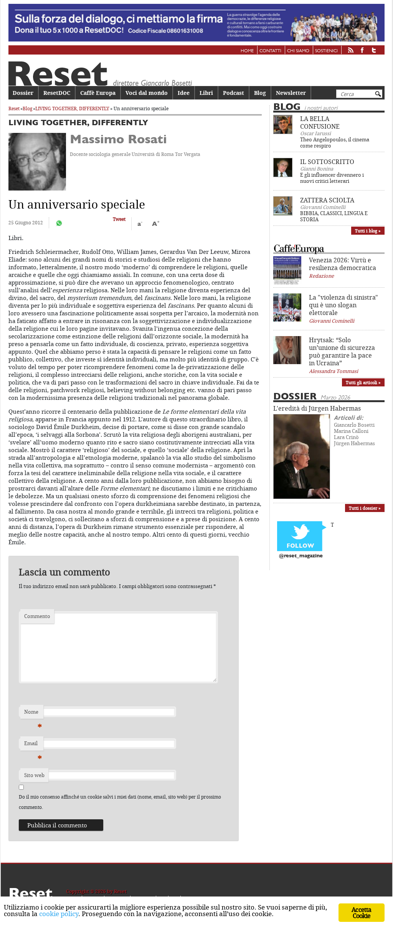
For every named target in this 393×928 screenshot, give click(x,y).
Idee (184, 92)
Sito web (34, 775)
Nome (33, 713)
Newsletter (291, 92)
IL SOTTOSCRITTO (327, 161)
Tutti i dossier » (365, 508)
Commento (37, 616)
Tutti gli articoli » (363, 382)
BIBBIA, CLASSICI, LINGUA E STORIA (334, 216)
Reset (14, 108)
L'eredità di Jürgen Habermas (317, 408)
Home (247, 51)
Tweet (119, 219)
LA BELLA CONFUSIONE (320, 122)
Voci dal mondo (146, 92)
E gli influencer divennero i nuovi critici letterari (332, 178)
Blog (260, 92)
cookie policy (58, 913)
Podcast (233, 92)
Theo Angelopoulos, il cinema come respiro (334, 142)
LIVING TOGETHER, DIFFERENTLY (72, 108)
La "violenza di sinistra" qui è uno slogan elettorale (343, 305)
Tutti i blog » (368, 231)
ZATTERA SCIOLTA (327, 200)
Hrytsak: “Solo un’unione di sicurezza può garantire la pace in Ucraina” (342, 351)
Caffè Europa (98, 92)
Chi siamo (298, 51)
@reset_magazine (301, 555)
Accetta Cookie (361, 912)
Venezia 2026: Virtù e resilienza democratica (342, 264)
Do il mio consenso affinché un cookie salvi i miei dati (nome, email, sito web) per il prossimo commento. (120, 802)
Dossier (23, 92)
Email (33, 745)
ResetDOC (56, 92)
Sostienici (326, 51)
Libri (206, 92)
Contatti (270, 51)
